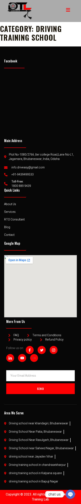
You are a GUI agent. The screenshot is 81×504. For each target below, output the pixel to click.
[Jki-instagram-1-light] (54, 350)
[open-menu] (68, 10)
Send (40, 388)
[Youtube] (22, 358)
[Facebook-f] (30, 350)
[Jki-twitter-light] (41, 350)
